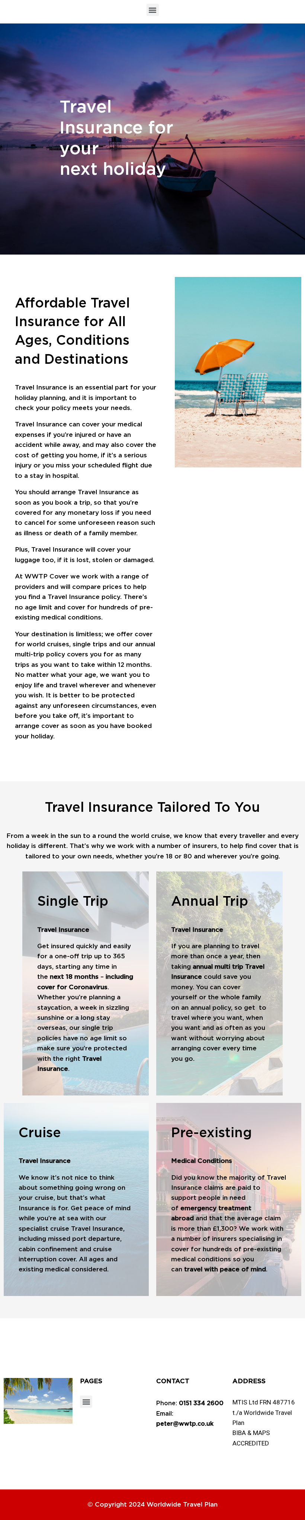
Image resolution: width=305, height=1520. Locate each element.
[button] (153, 10)
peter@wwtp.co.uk (185, 1424)
